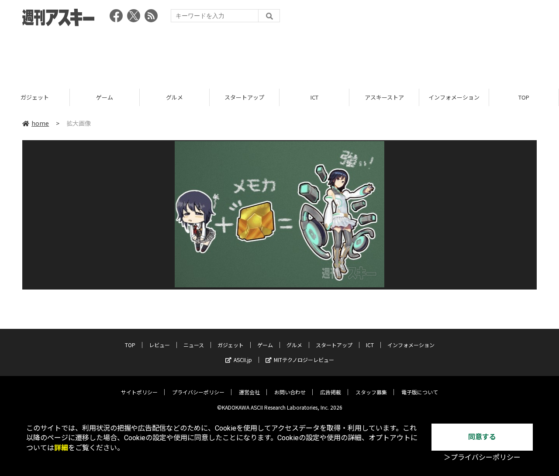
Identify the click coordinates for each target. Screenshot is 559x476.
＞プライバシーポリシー (482, 457)
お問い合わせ (290, 392)
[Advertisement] (279, 54)
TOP (523, 97)
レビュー (159, 344)
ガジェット (35, 97)
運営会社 (249, 392)
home (40, 123)
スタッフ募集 (371, 392)
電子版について (419, 392)
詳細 (61, 448)
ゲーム (104, 97)
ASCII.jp (243, 359)
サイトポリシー (139, 392)
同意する (482, 437)
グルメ (174, 97)
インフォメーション (454, 97)
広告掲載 (330, 392)
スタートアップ (244, 97)
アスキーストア (384, 97)
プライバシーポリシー (198, 392)
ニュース (193, 344)
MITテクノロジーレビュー (304, 359)
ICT (314, 97)
